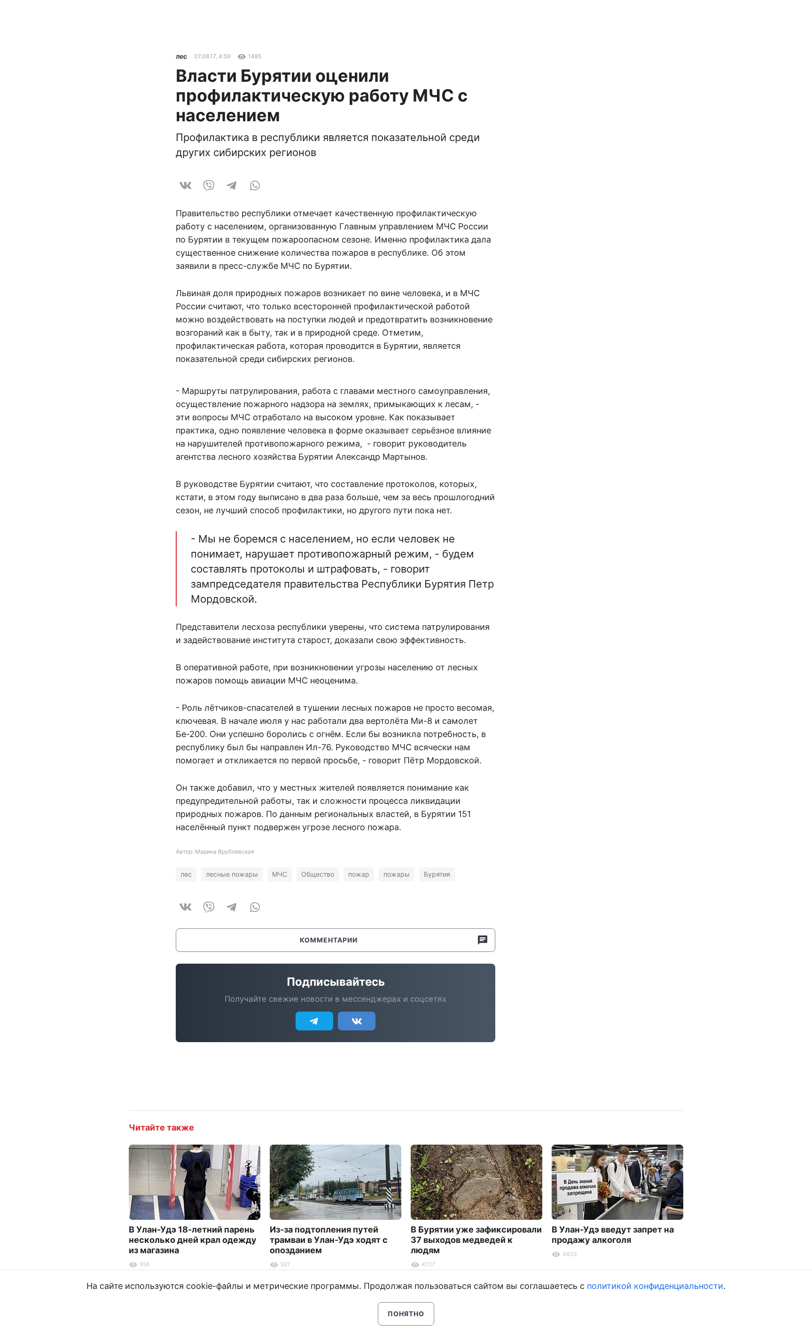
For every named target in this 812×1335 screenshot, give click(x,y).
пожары (396, 874)
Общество (317, 874)
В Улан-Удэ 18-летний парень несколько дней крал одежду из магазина (193, 1240)
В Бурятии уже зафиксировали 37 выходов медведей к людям (476, 1240)
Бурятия (437, 874)
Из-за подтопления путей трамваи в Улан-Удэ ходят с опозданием (329, 1240)
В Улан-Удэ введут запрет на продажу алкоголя (613, 1235)
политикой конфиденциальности (655, 1286)
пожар (358, 874)
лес (181, 56)
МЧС (279, 874)
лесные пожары (232, 874)
